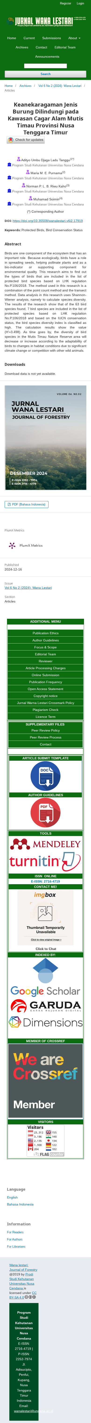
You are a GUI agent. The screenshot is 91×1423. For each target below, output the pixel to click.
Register (65, 3)
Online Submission (45, 675)
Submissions (51, 38)
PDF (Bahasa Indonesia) (28, 504)
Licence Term (46, 717)
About (73, 38)
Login (80, 3)
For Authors (15, 1239)
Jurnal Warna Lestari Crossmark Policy (45, 703)
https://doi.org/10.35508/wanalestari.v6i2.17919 (48, 221)
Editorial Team (65, 47)
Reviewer (45, 661)
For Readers (15, 1232)
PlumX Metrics (31, 546)
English (12, 1197)
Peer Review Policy (46, 730)
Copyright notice (46, 696)
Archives (22, 47)
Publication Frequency (45, 682)
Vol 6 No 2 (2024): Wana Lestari (59, 86)
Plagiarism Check (45, 710)
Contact (41, 47)
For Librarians (16, 1246)
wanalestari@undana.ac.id (33, 1411)
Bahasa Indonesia (20, 1204)
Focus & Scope (45, 647)
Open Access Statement (45, 689)
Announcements (47, 56)
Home (11, 38)
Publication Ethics (46, 633)
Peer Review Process (45, 737)
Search (46, 74)
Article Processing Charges (46, 668)
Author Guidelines (45, 640)
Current (29, 38)
